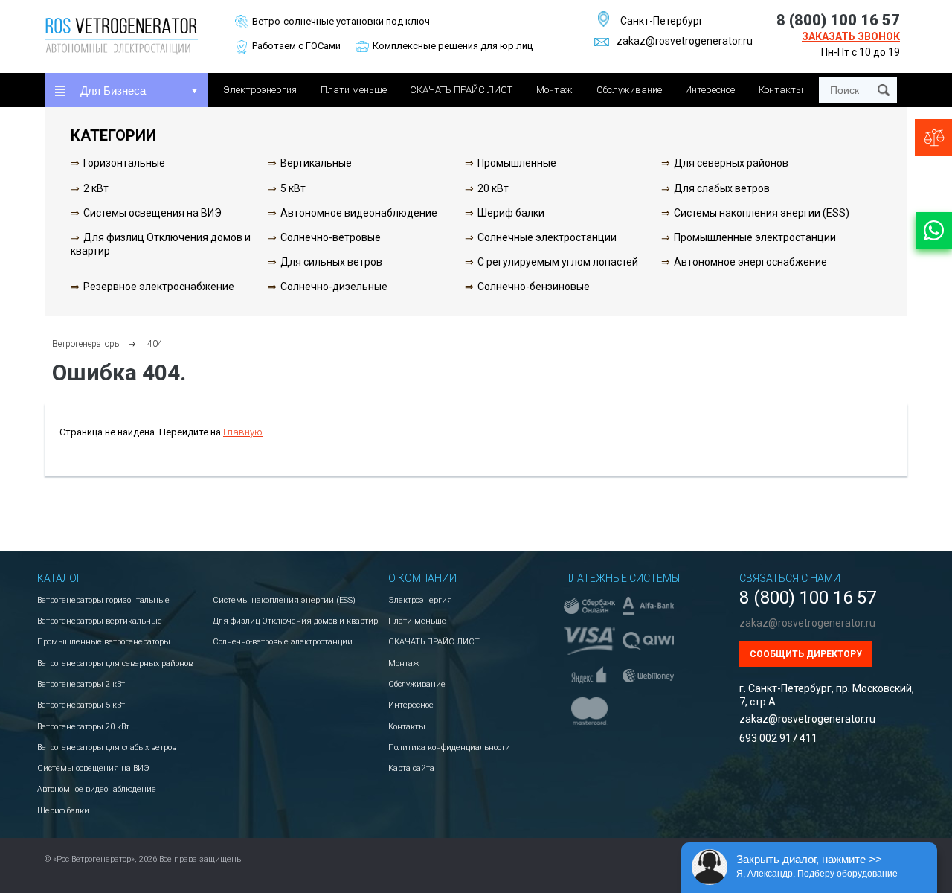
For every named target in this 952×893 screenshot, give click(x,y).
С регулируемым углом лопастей (557, 262)
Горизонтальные (124, 163)
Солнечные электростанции (547, 237)
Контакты (781, 89)
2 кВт (96, 188)
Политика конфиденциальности (449, 747)
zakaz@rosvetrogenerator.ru (685, 41)
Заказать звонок (851, 36)
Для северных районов (731, 163)
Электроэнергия (260, 89)
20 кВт (493, 188)
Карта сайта (411, 768)
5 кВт (293, 188)
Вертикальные (316, 163)
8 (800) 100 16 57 (838, 20)
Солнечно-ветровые (330, 237)
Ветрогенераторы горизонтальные (103, 600)
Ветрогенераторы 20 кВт (83, 727)
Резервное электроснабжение (158, 286)
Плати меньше (354, 89)
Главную (243, 432)
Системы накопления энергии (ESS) (761, 213)
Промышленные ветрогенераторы (103, 642)
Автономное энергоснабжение (750, 262)
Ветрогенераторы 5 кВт (81, 705)
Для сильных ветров (331, 262)
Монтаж (554, 89)
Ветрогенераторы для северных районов (115, 663)
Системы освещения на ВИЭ (152, 213)
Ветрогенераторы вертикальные (99, 621)
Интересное (710, 89)
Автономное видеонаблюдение (358, 213)
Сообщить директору (806, 654)
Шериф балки (510, 213)
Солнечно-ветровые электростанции (283, 642)
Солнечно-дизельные (333, 286)
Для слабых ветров (722, 188)
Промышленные (516, 163)
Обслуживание (629, 89)
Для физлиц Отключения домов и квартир (295, 621)
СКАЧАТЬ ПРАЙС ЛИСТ (461, 89)
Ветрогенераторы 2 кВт (81, 684)
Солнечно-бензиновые (533, 286)
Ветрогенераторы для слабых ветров (106, 747)
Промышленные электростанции (755, 237)
